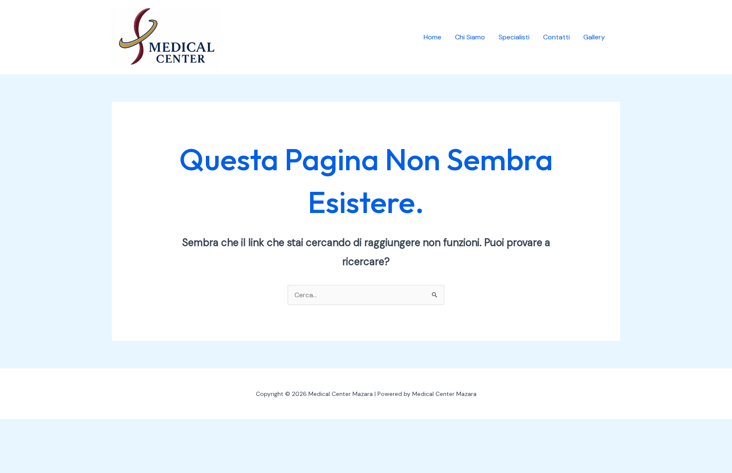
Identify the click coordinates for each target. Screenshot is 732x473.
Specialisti (514, 37)
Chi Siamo (470, 37)
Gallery (594, 37)
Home (432, 37)
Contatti (556, 37)
